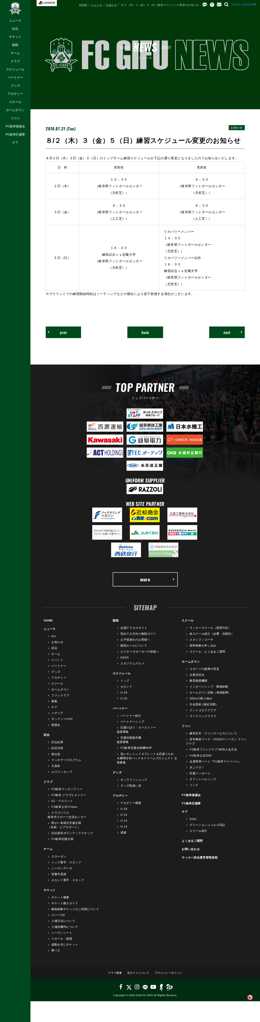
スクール (15, 102)
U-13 (123, 826)
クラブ (15, 61)
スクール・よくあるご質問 (207, 651)
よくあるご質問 (192, 840)
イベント (57, 660)
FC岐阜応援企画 (62, 839)
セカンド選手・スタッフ (67, 880)
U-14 (123, 820)
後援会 (55, 724)
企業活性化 (197, 674)
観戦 (15, 45)
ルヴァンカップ (61, 771)
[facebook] (121, 987)
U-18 (123, 692)
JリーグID (58, 915)
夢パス (55, 950)
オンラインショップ (133, 779)
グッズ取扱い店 (130, 785)
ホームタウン (15, 110)
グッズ (15, 85)
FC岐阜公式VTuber (64, 806)
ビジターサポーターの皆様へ (139, 651)
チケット (15, 36)
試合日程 (57, 748)
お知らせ (111, 5)
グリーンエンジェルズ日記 (207, 825)
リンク (194, 785)
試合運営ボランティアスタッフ (72, 833)
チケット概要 (60, 897)
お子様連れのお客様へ (135, 639)
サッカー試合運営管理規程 (200, 857)
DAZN (124, 657)
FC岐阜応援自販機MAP (136, 747)
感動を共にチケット (64, 944)
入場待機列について (64, 926)
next (227, 332)
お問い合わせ (191, 849)
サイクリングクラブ (203, 716)
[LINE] (145, 987)
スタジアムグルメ (132, 663)
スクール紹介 (198, 830)
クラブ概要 (115, 972)
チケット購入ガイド (64, 903)
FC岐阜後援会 (15, 126)
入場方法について (63, 921)
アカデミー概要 (130, 803)
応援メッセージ (200, 773)
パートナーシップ (132, 721)
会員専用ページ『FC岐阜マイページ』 (215, 761)
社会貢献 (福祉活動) (203, 704)
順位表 (55, 754)
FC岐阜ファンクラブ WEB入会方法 (213, 749)
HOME (83, 5)
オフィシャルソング (203, 779)
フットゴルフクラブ (203, 710)
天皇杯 (55, 766)
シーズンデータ (61, 868)
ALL (54, 636)
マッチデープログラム (66, 760)
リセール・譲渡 (61, 938)
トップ (124, 680)
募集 (54, 701)
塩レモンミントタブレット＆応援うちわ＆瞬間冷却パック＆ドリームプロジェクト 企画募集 (147, 758)
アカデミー (15, 93)
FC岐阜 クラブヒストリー (68, 795)
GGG (193, 819)
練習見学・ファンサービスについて (213, 733)
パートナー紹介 (130, 715)
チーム (15, 53)
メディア (57, 713)
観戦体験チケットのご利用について (75, 909)
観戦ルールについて (133, 645)
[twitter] (129, 987)
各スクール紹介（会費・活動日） (212, 633)
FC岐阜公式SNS (201, 755)
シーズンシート (61, 932)
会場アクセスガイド (133, 627)
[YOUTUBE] (153, 987)
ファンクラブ (60, 695)
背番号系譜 (58, 874)
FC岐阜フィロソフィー (66, 789)
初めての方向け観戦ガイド (138, 633)
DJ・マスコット (62, 801)
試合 (15, 28)
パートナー (15, 77)
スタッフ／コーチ (201, 639)
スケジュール (15, 69)
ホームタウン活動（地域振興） (210, 692)
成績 (123, 832)
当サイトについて (138, 972)
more (145, 579)
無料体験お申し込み (203, 645)
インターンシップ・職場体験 (209, 686)
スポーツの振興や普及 (204, 668)
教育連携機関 (198, 680)
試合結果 (57, 742)
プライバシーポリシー (168, 972)
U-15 (123, 698)
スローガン (58, 856)
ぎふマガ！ (197, 767)
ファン (15, 118)
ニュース (15, 20)
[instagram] (137, 987)
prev (63, 332)
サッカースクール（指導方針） (210, 627)
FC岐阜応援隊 (15, 134)
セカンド (126, 686)
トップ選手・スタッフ (66, 862)
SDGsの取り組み (201, 698)
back (145, 332)
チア (15, 142)
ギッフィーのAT (62, 719)
